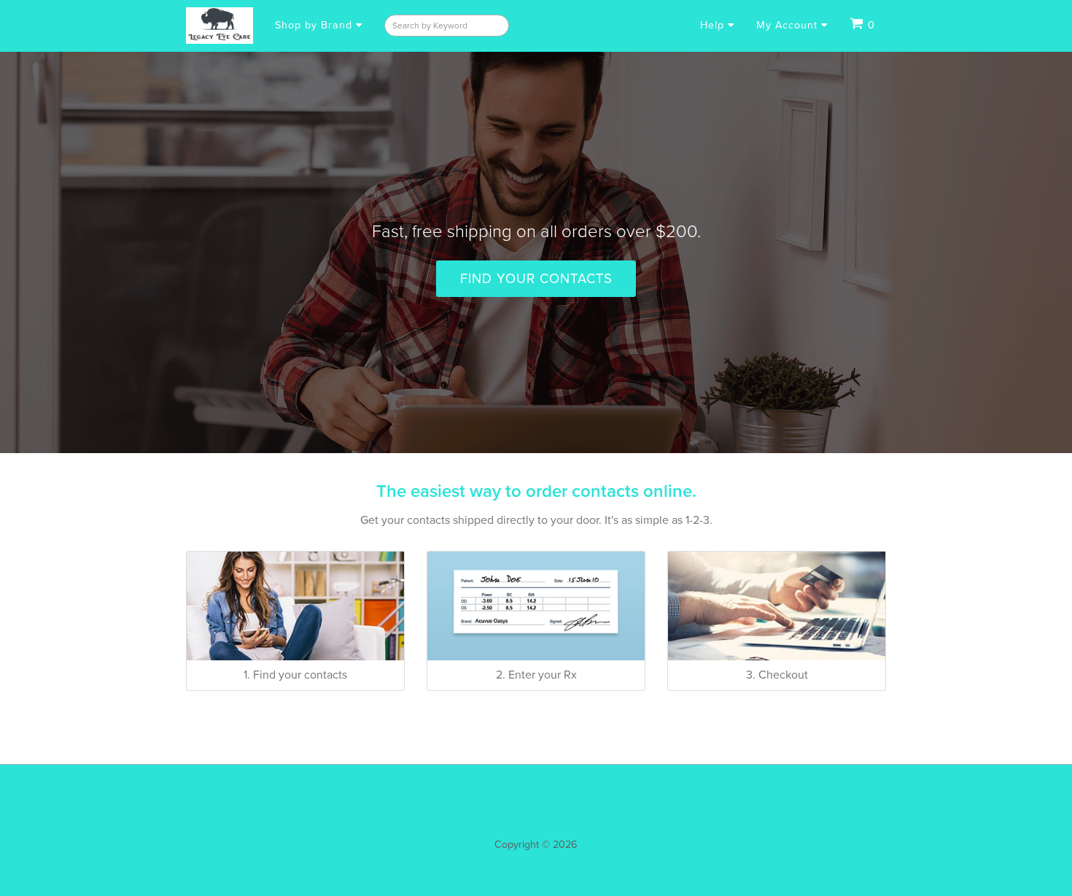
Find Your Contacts (536, 279)
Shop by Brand (315, 25)
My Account (788, 25)
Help (714, 25)
